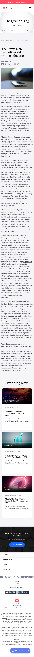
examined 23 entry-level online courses (15, 165)
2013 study (26, 238)
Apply (9, 2)
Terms (17, 581)
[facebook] (2, 64)
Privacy (17, 583)
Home (3, 41)
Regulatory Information (17, 587)
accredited (4, 618)
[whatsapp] (9, 64)
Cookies (17, 585)
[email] (15, 64)
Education (9, 41)
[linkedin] (12, 64)
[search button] (30, 30)
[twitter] (6, 64)
